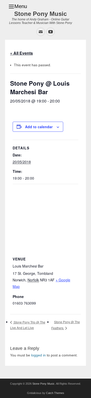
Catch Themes (55, 392)
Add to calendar (39, 126)
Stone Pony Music (40, 13)
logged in (38, 355)
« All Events (21, 53)
